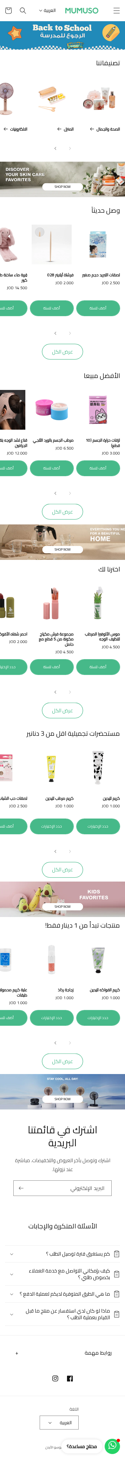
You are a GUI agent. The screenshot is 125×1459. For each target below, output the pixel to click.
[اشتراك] (21, 1188)
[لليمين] (55, 148)
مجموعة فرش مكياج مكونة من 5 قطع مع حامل (56, 639)
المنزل (69, 129)
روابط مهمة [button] (98, 1353)
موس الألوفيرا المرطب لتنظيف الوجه (102, 636)
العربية (50, 10)
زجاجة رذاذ (66, 990)
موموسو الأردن (56, 1447)
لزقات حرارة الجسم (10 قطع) (103, 443)
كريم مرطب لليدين (60, 798)
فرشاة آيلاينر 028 (60, 275)
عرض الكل (62, 351)
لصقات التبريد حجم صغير (101, 275)
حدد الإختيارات (98, 826)
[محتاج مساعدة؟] (112, 1446)
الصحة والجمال (108, 129)
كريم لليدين (111, 798)
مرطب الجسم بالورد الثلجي (53, 440)
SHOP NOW (63, 187)
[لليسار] (70, 148)
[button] (116, 10)
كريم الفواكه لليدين (105, 990)
